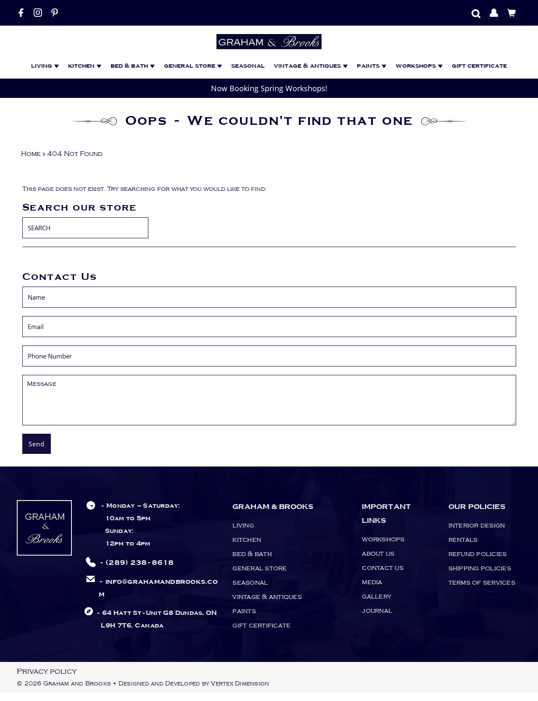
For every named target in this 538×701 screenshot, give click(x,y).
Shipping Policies (479, 568)
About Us (378, 553)
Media (372, 582)
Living (42, 66)
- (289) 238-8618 (136, 563)
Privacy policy (46, 671)
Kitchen (82, 66)
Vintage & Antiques (308, 66)
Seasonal (248, 66)
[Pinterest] (54, 12)
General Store (190, 66)
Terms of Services (481, 582)
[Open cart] (511, 13)
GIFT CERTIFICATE (479, 66)
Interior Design (476, 525)
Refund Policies (477, 554)
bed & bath (130, 66)
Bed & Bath (252, 554)
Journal (377, 610)
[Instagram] (38, 12)
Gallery (376, 596)
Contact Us (383, 568)
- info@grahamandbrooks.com (158, 588)
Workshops (417, 66)
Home (31, 154)
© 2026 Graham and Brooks (64, 683)
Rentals (463, 539)
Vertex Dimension (240, 683)
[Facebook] (21, 12)
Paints (369, 66)
